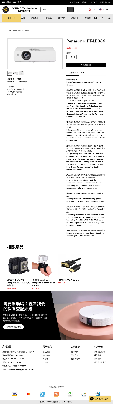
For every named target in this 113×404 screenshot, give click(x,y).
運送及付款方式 (105, 2)
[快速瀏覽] (18, 265)
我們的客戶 (75, 359)
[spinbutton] (71, 57)
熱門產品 (46, 355)
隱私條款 (86, 2)
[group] (56, 272)
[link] (73, 73)
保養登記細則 (76, 2)
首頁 (9, 30)
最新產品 (46, 352)
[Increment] (74, 57)
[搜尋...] (70, 9)
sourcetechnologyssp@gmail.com (21, 369)
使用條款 (95, 2)
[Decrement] (68, 57)
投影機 (45, 359)
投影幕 (46, 362)
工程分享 (74, 355)
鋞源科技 (56, 402)
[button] (11, 18)
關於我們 (74, 352)
